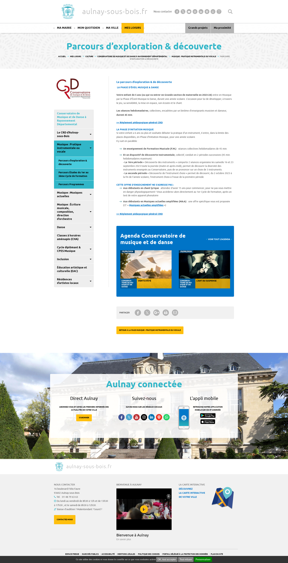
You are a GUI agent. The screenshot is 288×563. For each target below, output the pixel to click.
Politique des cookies (149, 554)
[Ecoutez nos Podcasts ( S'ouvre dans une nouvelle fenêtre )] (159, 417)
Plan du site (217, 554)
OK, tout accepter (167, 559)
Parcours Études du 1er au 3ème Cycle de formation (73, 174)
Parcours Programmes (71, 184)
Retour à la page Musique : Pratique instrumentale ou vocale (150, 330)
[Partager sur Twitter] (147, 312)
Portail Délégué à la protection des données (185, 554)
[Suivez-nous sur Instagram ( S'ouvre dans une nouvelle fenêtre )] (144, 417)
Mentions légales (126, 554)
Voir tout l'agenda (219, 239)
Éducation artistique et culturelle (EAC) (72, 269)
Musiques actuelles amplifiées (146, 205)
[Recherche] (230, 11)
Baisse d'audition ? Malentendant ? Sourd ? (79, 509)
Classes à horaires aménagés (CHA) (69, 237)
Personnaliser (203, 559)
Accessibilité (108, 554)
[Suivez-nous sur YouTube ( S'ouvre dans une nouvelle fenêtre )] (136, 417)
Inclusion (63, 259)
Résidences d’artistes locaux (67, 281)
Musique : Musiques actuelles (69, 194)
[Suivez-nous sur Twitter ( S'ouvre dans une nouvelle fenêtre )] (129, 417)
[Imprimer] (166, 312)
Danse (61, 227)
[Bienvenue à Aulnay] (144, 509)
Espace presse (72, 554)
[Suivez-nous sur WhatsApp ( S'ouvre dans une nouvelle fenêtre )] (166, 417)
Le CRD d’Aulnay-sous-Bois (68, 134)
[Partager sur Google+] (156, 312)
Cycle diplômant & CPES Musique (69, 249)
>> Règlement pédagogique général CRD (139, 122)
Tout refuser (186, 559)
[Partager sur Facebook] (138, 312)
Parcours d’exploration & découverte (72, 162)
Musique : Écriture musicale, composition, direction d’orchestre (69, 212)
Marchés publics (90, 554)
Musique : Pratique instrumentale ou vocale (69, 148)
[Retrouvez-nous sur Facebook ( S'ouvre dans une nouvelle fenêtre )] (121, 417)
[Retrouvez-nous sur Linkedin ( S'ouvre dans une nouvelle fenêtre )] (151, 417)
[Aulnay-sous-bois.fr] (68, 11)
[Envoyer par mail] (175, 312)
